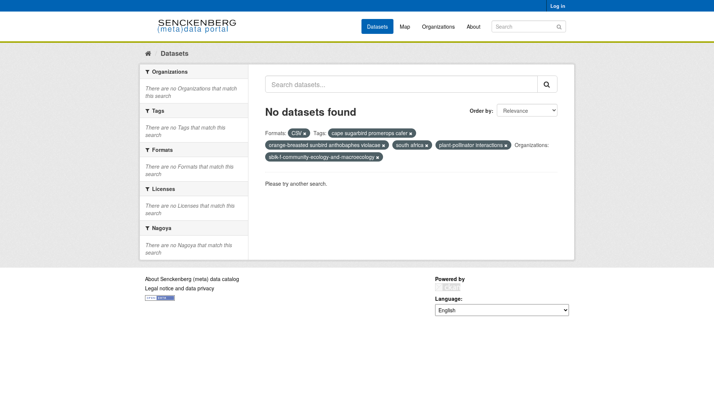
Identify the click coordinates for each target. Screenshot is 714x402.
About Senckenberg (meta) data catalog (192, 279)
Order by (481, 110)
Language (448, 298)
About (473, 26)
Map (405, 26)
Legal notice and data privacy (179, 288)
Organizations (438, 26)
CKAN (447, 287)
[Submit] (559, 26)
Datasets (377, 26)
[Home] (148, 53)
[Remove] (304, 133)
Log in (557, 5)
